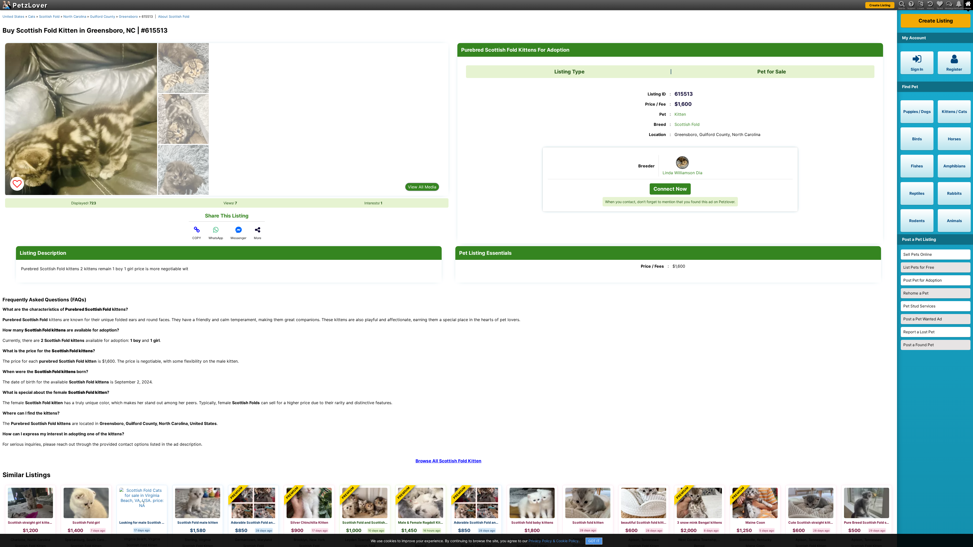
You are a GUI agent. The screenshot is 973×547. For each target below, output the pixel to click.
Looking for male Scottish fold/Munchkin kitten (141, 522)
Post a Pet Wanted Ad (922, 319)
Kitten (680, 114)
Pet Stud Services (919, 306)
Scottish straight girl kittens (30, 522)
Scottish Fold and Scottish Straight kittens (364, 522)
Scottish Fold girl (86, 522)
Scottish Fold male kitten (197, 522)
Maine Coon (755, 522)
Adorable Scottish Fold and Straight (253, 522)
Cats (31, 16)
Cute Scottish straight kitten (810, 522)
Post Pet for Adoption (922, 280)
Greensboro (128, 16)
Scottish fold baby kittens (532, 522)
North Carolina (74, 16)
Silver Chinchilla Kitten (309, 522)
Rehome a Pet (915, 293)
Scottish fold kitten (588, 522)
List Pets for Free (918, 267)
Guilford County (102, 16)
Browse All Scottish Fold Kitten (448, 460)
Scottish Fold (49, 16)
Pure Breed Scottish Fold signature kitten (866, 522)
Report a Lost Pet (918, 331)
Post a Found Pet (918, 344)
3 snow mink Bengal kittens (699, 522)
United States (13, 16)
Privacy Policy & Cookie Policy (553, 541)
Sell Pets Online (917, 254)
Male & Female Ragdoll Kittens (420, 522)
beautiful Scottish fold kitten (643, 522)
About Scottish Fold (173, 16)
